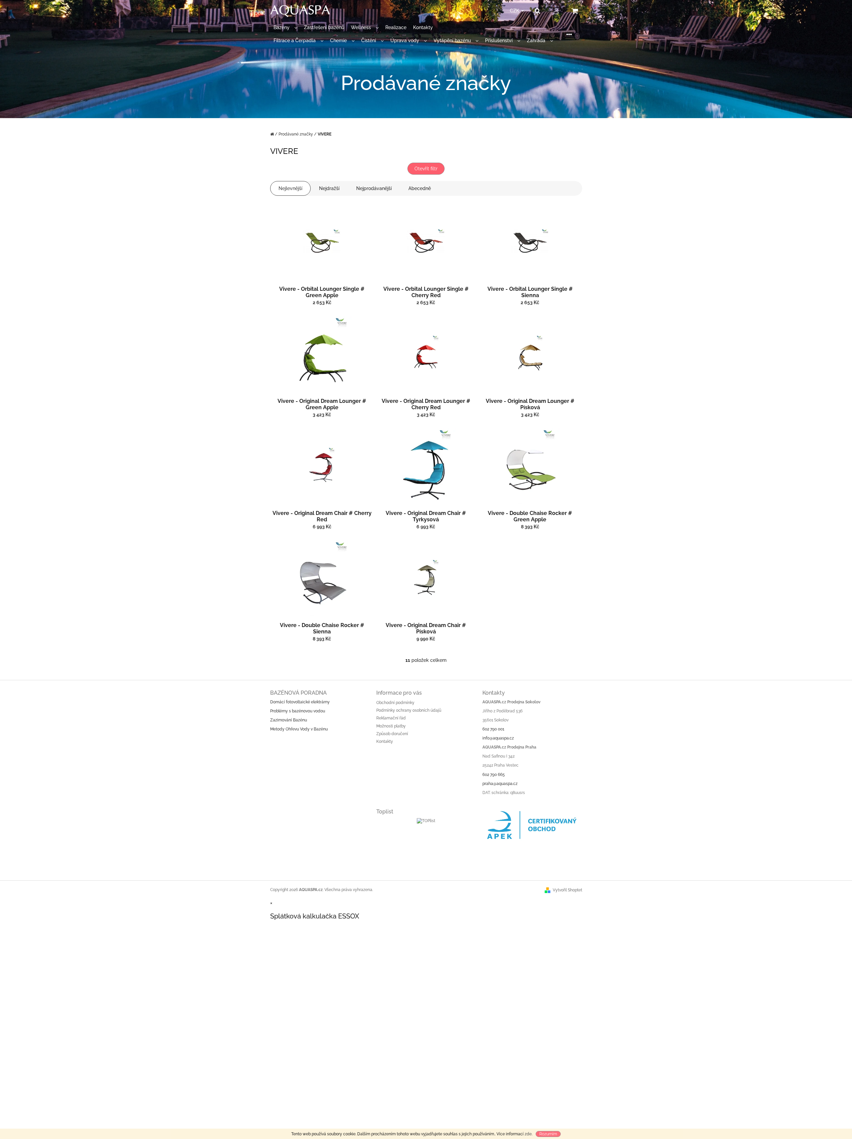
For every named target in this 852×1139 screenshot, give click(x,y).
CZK (515, 10)
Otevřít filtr (426, 168)
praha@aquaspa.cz (500, 783)
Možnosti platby (391, 726)
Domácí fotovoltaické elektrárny (300, 702)
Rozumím (548, 1134)
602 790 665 (493, 774)
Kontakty (384, 741)
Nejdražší (329, 188)
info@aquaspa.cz (498, 738)
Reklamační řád (391, 718)
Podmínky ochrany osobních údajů (408, 710)
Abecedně (419, 188)
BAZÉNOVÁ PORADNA (298, 693)
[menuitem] (285, 27)
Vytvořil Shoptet (567, 890)
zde (528, 1134)
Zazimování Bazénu (288, 720)
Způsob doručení (392, 733)
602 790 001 (493, 729)
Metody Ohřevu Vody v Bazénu (299, 729)
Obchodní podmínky (395, 702)
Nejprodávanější (374, 188)
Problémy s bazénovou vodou (297, 711)
